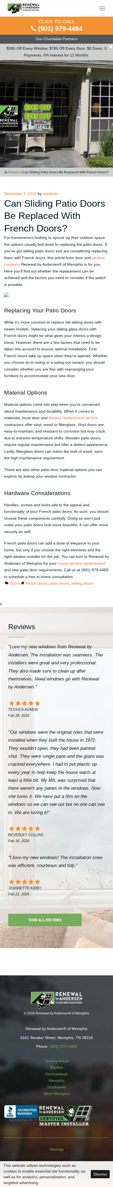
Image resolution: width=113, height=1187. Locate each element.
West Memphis (56, 1093)
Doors (15, 583)
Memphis (56, 1080)
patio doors (59, 583)
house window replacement (81, 563)
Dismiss (100, 1174)
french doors (36, 583)
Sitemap (56, 1149)
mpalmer (50, 193)
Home (14, 172)
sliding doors (82, 583)
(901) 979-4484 (60, 28)
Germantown (56, 1074)
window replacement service (73, 418)
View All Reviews (45, 919)
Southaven (56, 1087)
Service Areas (57, 1061)
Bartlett (56, 1067)
